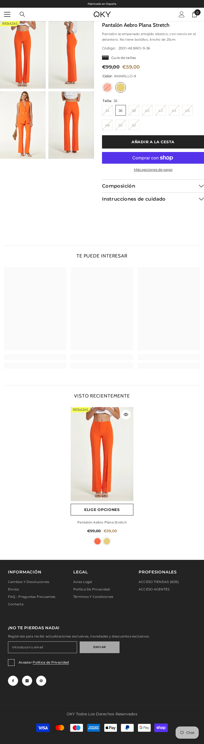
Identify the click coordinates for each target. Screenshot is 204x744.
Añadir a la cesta (153, 142)
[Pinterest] (41, 681)
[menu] (7, 14)
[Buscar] (22, 14)
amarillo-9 (107, 541)
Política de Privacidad (51, 662)
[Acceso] (182, 14)
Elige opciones (102, 509)
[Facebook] (13, 681)
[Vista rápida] (126, 414)
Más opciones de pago (153, 169)
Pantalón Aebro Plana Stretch (102, 522)
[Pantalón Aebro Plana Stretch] (102, 454)
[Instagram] (27, 681)
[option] (102, 4)
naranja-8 (97, 541)
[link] (35, 357)
